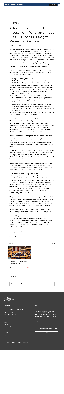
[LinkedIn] (5, 336)
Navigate (7, 319)
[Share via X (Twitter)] (14, 232)
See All (53, 243)
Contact (7, 306)
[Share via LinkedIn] (18, 232)
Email (37, 321)
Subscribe (36, 306)
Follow (6, 332)
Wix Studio (7, 344)
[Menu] (59, 5)
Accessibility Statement (10, 326)
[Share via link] (21, 232)
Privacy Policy (7, 324)
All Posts (10, 14)
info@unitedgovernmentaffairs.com (13, 309)
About (5, 322)
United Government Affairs (14, 4)
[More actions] (54, 23)
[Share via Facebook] (10, 232)
